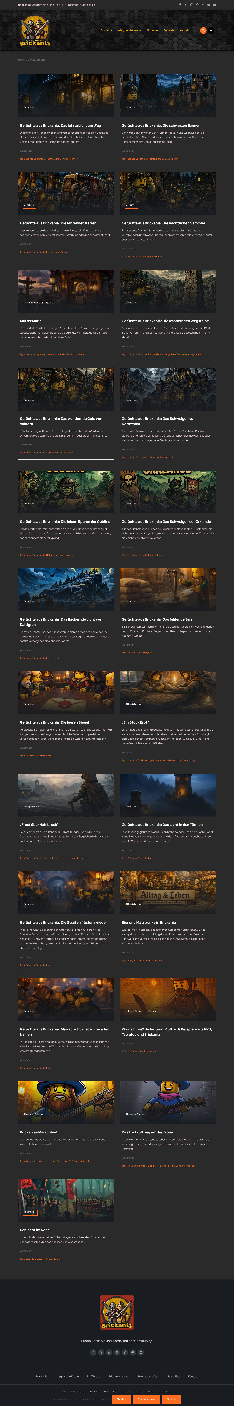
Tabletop (152, 1051)
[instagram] (191, 4)
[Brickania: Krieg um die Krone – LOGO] (35, 15)
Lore (56, 158)
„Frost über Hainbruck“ (39, 824)
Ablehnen (172, 1399)
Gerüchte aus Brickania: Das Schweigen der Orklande (166, 521)
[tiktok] (203, 4)
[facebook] (180, 4)
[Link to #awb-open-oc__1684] (211, 30)
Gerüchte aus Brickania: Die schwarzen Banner (161, 125)
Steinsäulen (183, 354)
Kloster (163, 457)
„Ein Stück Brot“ (135, 722)
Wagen (63, 251)
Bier (145, 960)
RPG (145, 1051)
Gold (48, 452)
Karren (49, 251)
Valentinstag (188, 760)
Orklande (69, 555)
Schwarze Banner (69, 158)
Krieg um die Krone (35, 1161)
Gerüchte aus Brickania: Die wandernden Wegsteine (165, 320)
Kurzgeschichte (153, 760)
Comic (141, 760)
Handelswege (163, 354)
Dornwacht (143, 457)
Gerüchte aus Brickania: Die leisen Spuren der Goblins (65, 521)
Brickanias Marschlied (38, 1132)
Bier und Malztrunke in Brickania (149, 922)
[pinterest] (197, 4)
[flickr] (214, 4)
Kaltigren (50, 658)
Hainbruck (48, 858)
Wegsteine (195, 354)
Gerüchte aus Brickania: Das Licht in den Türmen (162, 824)
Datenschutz (111, 1391)
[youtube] (208, 4)
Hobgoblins (52, 555)
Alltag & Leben (135, 960)
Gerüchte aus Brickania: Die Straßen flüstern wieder (63, 922)
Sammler (158, 256)
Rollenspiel (62, 1161)
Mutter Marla (31, 320)
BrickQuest (96, 1391)
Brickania (38, 158)
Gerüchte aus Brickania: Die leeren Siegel (54, 722)
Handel (151, 354)
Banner (29, 158)
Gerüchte (48, 158)
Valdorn (69, 452)
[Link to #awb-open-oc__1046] (203, 30)
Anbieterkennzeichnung (133, 1391)
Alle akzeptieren (146, 1399)
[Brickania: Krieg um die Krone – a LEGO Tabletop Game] (117, 1294)
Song (76, 1161)
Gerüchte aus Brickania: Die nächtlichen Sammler (163, 223)
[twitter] (186, 4)
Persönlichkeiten (75, 354)
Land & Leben (169, 760)
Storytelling (86, 1161)
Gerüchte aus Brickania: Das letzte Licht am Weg (60, 125)
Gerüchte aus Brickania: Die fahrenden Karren (58, 223)
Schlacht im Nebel (35, 1230)
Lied (48, 1161)
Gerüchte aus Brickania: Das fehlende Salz (157, 619)
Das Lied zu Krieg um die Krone (147, 1132)
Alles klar (121, 1399)
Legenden (41, 354)
